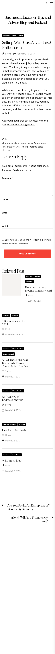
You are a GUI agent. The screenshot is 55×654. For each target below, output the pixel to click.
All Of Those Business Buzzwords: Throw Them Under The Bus (15, 363)
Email (4, 212)
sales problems (29, 146)
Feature (37, 276)
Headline (6, 36)
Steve (8, 53)
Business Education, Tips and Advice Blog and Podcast (27, 20)
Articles (29, 276)
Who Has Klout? (12, 460)
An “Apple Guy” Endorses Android (12, 398)
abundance (7, 143)
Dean (8, 435)
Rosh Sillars (16, 455)
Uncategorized (8, 354)
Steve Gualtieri (17, 36)
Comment (7, 178)
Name (5, 199)
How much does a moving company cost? (38, 289)
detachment (20, 143)
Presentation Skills (11, 146)
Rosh (30, 295)
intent (44, 143)
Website (6, 226)
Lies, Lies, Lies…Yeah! (14, 430)
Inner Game (34, 143)
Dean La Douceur (9, 424)
